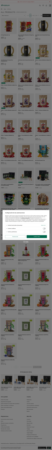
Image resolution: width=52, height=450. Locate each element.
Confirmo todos (37, 236)
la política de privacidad (25, 217)
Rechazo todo (15, 236)
